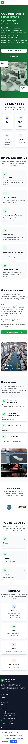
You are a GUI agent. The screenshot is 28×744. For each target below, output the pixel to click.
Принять (13, 741)
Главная (3, 697)
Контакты (4, 704)
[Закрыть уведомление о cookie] (19, 741)
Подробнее (20, 738)
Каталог (3, 700)
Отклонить (5, 741)
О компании (14, 56)
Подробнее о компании (13, 332)
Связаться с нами (14, 337)
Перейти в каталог (13, 50)
